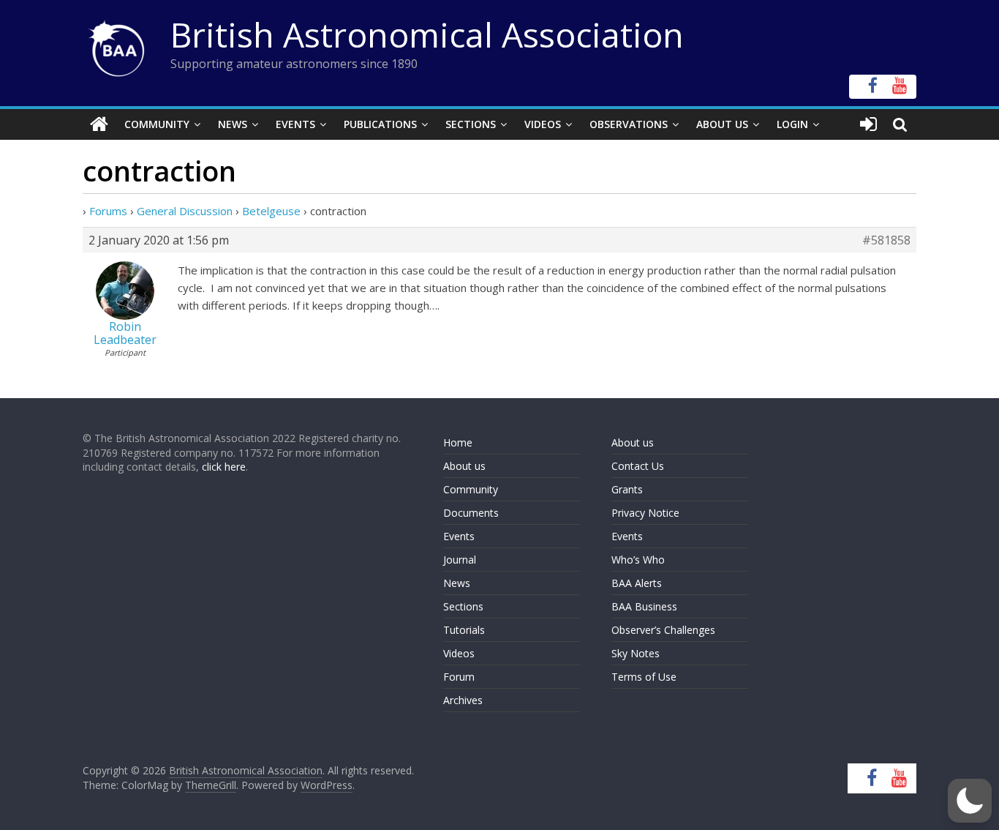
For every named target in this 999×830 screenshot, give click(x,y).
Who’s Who (638, 560)
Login (792, 124)
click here (224, 467)
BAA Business (644, 606)
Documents (471, 513)
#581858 (886, 240)
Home (457, 442)
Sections (470, 124)
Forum (459, 677)
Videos (542, 124)
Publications (380, 124)
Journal (459, 560)
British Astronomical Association (427, 34)
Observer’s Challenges (663, 630)
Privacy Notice (645, 513)
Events (295, 124)
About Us (722, 124)
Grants (627, 489)
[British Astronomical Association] (99, 124)
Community (156, 124)
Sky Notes (635, 653)
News (232, 124)
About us (464, 466)
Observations (628, 124)
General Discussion (185, 210)
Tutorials (464, 630)
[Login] (868, 124)
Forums (108, 210)
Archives (463, 700)
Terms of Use (643, 677)
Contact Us (637, 466)
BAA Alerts (636, 583)
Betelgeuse (271, 210)
